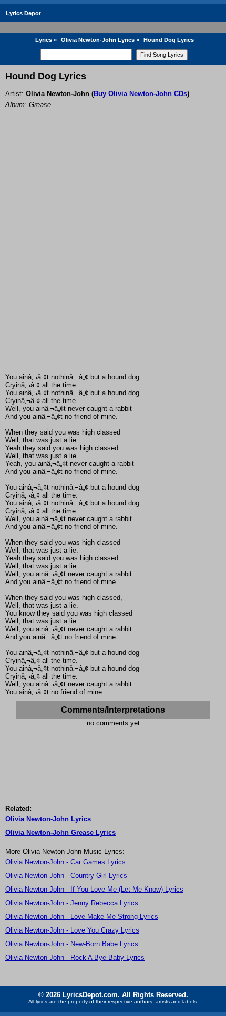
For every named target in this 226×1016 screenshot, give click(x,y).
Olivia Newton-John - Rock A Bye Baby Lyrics (75, 957)
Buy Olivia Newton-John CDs (140, 94)
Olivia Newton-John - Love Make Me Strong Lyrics (81, 916)
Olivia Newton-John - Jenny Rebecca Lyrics (71, 903)
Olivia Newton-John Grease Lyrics (60, 833)
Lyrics (43, 40)
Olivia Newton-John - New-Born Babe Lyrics (71, 944)
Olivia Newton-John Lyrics (98, 40)
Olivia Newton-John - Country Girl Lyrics (66, 876)
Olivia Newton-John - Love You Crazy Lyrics (72, 930)
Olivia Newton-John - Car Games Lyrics (65, 862)
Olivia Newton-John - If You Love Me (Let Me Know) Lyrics (94, 889)
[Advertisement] (113, 255)
